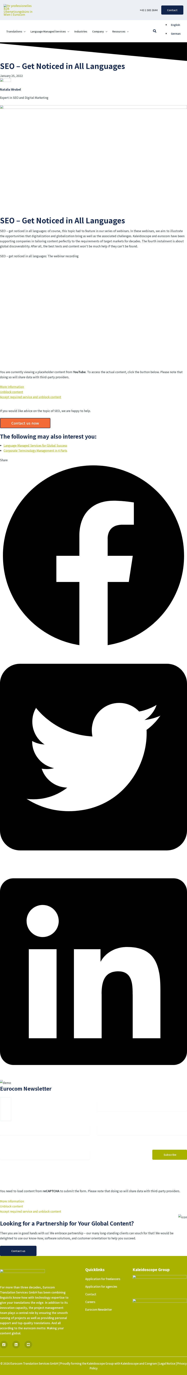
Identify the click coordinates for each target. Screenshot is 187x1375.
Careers (90, 1302)
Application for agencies (101, 1286)
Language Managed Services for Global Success (35, 445)
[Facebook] (4, 1344)
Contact (90, 1294)
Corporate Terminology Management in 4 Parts (35, 450)
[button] (172, 10)
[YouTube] (28, 1344)
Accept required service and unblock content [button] (30, 397)
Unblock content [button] (11, 392)
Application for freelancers (102, 1279)
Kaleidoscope (130, 1363)
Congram (151, 1363)
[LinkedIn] (16, 1344)
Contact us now (25, 423)
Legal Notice (167, 1363)
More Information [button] (12, 386)
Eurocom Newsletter (98, 1309)
